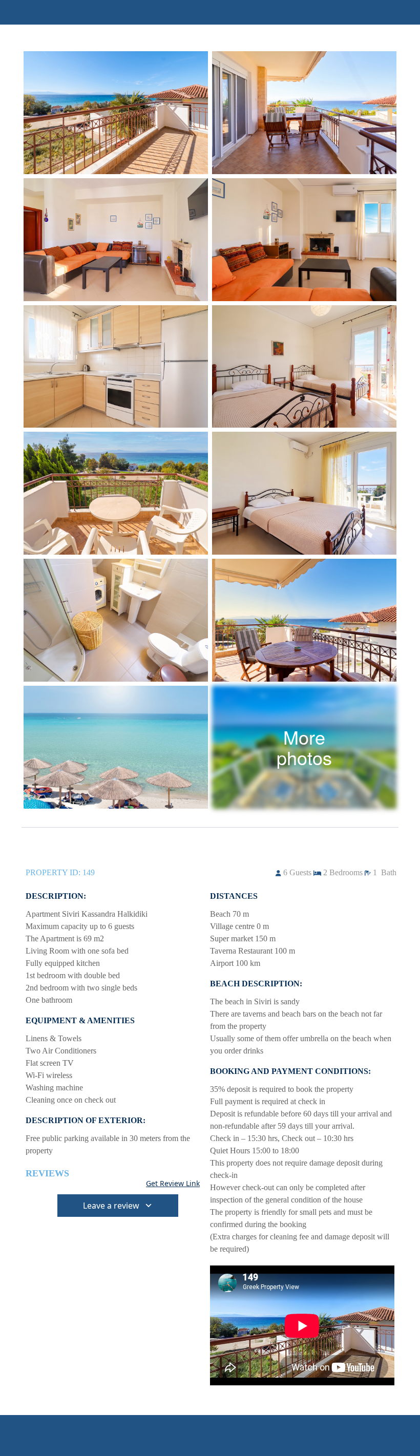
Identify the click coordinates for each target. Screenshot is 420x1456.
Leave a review (111, 1205)
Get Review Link (173, 1183)
